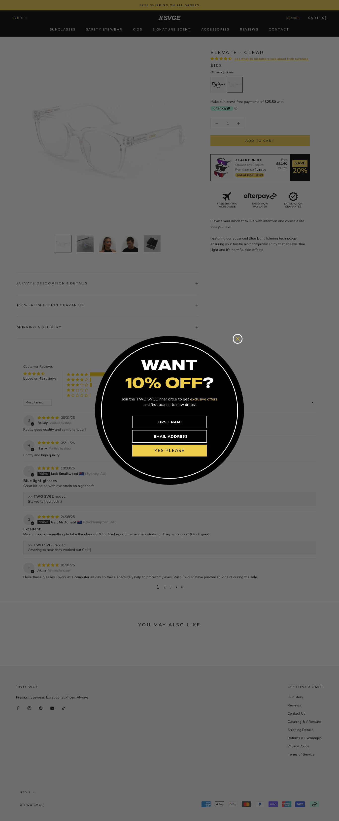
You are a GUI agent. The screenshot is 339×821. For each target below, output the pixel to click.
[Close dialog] (237, 338)
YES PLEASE (169, 450)
